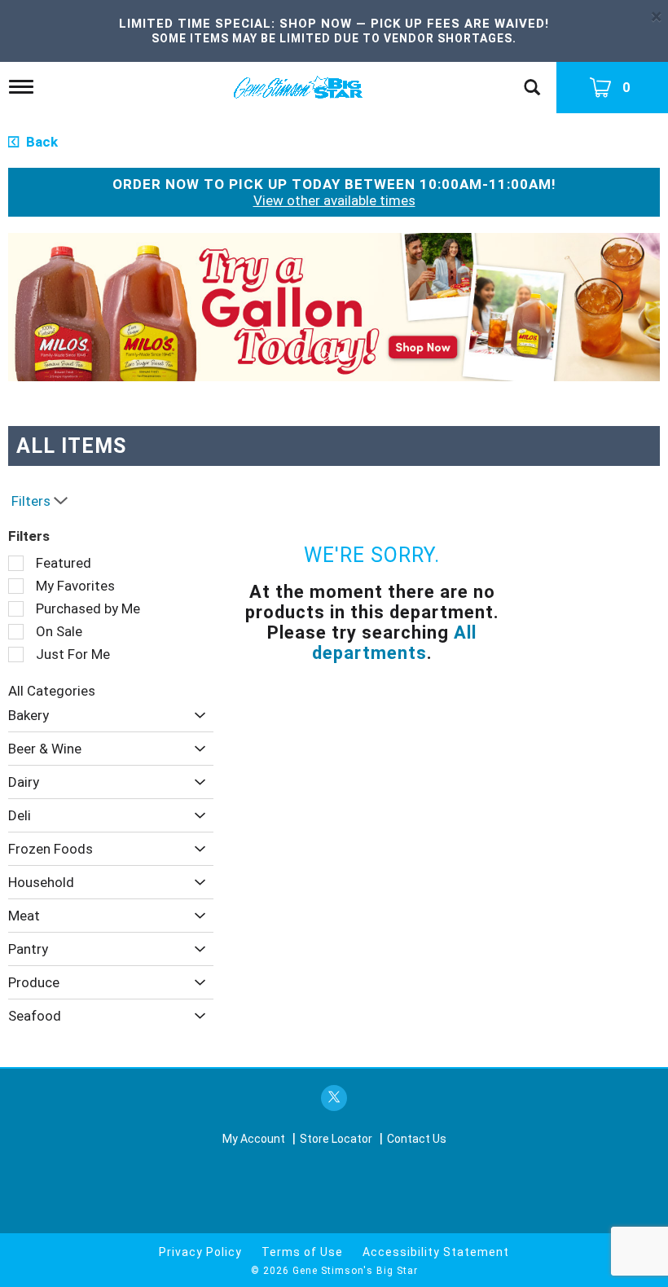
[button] (334, 306)
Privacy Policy (200, 1251)
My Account (253, 1138)
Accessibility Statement (436, 1251)
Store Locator (336, 1138)
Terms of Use (302, 1251)
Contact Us (416, 1138)
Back (40, 142)
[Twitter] (334, 1098)
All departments (394, 642)
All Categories (51, 691)
